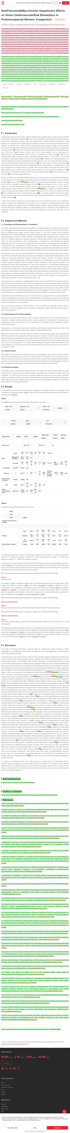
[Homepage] (3, 3)
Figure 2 (3, 605)
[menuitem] (60, 3)
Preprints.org (4, 1109)
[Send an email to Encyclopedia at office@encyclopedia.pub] (2, 1068)
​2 (41, 585)
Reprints (37, 3)
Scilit (2, 1111)
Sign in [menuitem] (55, 3)
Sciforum (3, 1104)
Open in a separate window (9, 601)
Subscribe (7, 1063)
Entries (18, 3)
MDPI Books (4, 1106)
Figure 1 (10, 565)
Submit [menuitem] (65, 3)
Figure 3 (3, 619)
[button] (27, 139)
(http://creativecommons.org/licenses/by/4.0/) (14, 1044)
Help (2, 1089)
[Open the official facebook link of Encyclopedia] (18, 1068)
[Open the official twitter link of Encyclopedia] (6, 1068)
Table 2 (14, 394)
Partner (3, 1094)
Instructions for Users (7, 1087)
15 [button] (11, 239)
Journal (32, 3)
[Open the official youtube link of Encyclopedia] (14, 1068)
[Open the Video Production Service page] (64, 1112)
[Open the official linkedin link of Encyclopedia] (10, 1068)
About (47, 3)
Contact (3, 1092)
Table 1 (26, 392)
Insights (43, 3)
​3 (50, 585)
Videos (23, 3)
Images (28, 3)
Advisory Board (5, 1085)
